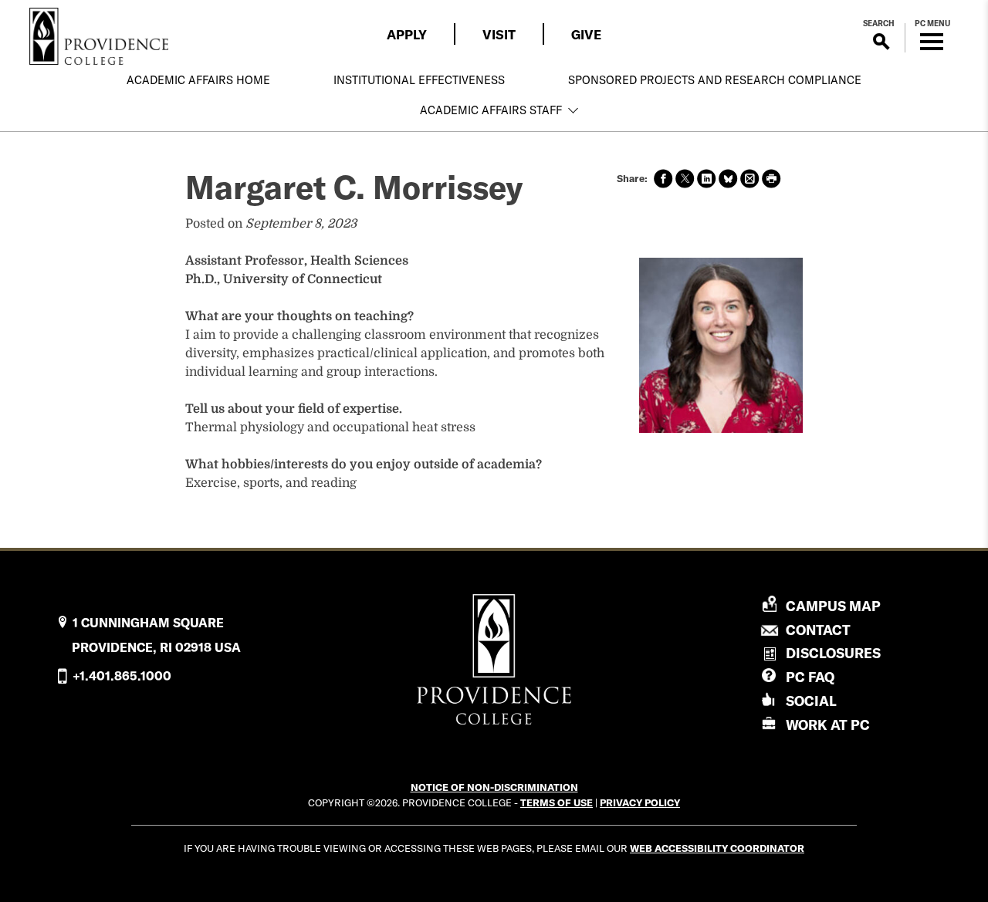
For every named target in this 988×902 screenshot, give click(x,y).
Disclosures (833, 653)
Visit (499, 34)
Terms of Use (556, 802)
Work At (828, 725)
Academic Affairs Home (198, 80)
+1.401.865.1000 (122, 676)
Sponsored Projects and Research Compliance (714, 80)
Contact (818, 630)
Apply (407, 34)
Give (586, 34)
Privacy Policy (640, 802)
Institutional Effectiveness (419, 80)
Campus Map (833, 606)
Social (811, 701)
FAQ (810, 677)
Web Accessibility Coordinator (717, 848)
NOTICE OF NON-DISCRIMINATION (494, 787)
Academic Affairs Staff (491, 110)
